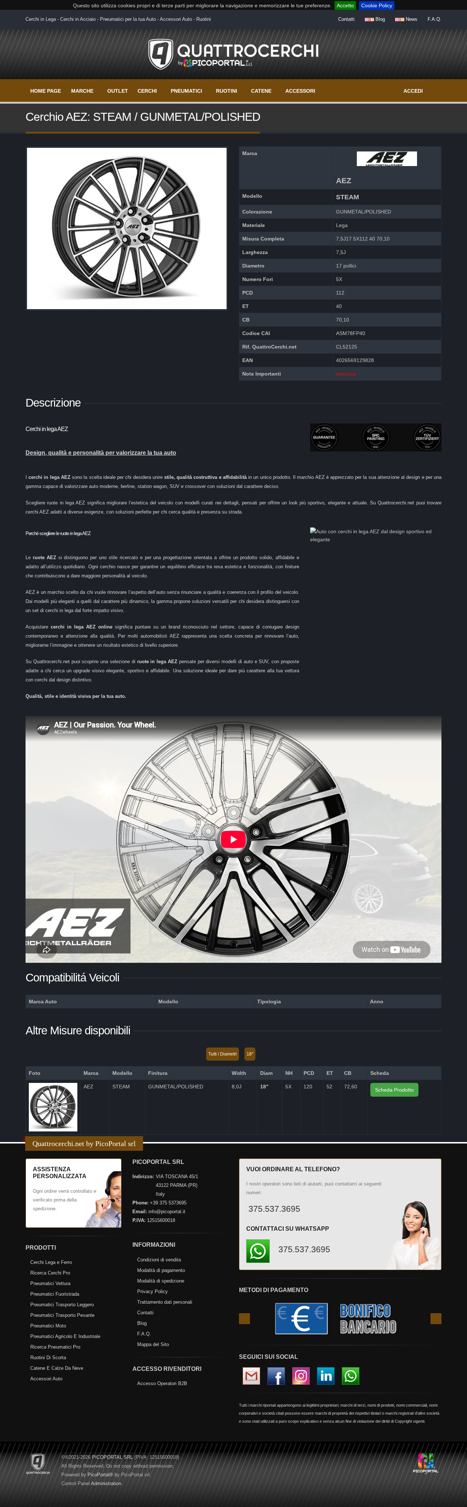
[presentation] (244, 1318)
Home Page (45, 91)
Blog (379, 19)
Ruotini (226, 91)
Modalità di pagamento (161, 1270)
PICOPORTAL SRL (112, 1457)
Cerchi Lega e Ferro (51, 1262)
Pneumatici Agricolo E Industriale (65, 1336)
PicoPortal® (100, 1474)
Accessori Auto (46, 1378)
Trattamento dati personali (164, 1302)
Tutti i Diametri (222, 1054)
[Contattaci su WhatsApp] (448, 1101)
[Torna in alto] (454, 1499)
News (410, 19)
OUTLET (117, 91)
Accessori (300, 91)
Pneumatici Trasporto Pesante (62, 1315)
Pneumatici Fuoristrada (54, 1294)
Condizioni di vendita (159, 1259)
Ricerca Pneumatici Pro (55, 1347)
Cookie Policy (376, 5)
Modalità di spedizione (160, 1281)
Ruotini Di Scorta (48, 1357)
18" (250, 1054)
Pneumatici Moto (48, 1326)
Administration (106, 1483)
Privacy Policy (152, 1291)
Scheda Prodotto (394, 1090)
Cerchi (147, 91)
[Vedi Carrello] (436, 87)
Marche (82, 91)
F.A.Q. (434, 19)
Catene (261, 91)
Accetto (345, 5)
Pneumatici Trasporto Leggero (62, 1304)
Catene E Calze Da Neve (56, 1368)
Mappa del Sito (153, 1344)
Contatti (346, 19)
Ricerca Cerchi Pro (50, 1273)
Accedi (413, 91)
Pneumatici (186, 91)
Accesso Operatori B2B (162, 1383)
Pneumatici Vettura (50, 1283)
